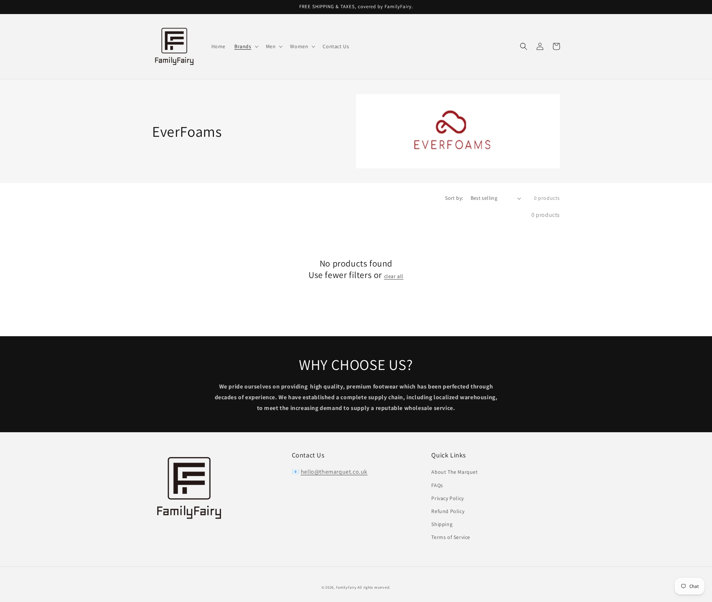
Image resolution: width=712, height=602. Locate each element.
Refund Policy (447, 511)
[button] (523, 46)
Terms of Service (450, 537)
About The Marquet (454, 472)
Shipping (441, 524)
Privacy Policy (447, 498)
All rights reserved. (373, 587)
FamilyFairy (346, 587)
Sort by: (454, 198)
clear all (393, 276)
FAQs (437, 485)
